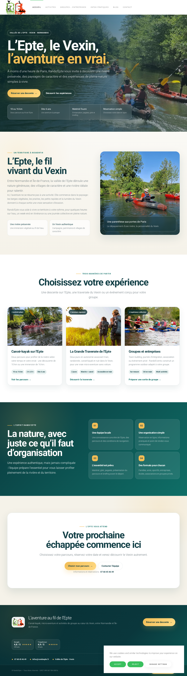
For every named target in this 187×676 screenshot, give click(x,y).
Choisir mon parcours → (80, 566)
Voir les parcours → (21, 379)
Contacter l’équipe (110, 566)
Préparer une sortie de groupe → (145, 379)
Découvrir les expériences (59, 93)
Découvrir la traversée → (82, 379)
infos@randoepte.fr (40, 659)
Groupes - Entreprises (73, 7)
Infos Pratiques (100, 7)
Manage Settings (158, 664)
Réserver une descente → (24, 93)
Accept (117, 664)
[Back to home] (16, 7)
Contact (127, 7)
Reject (135, 664)
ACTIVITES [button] (50, 7)
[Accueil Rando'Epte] (18, 622)
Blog (115, 7)
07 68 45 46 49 (107, 572)
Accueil (36, 7)
